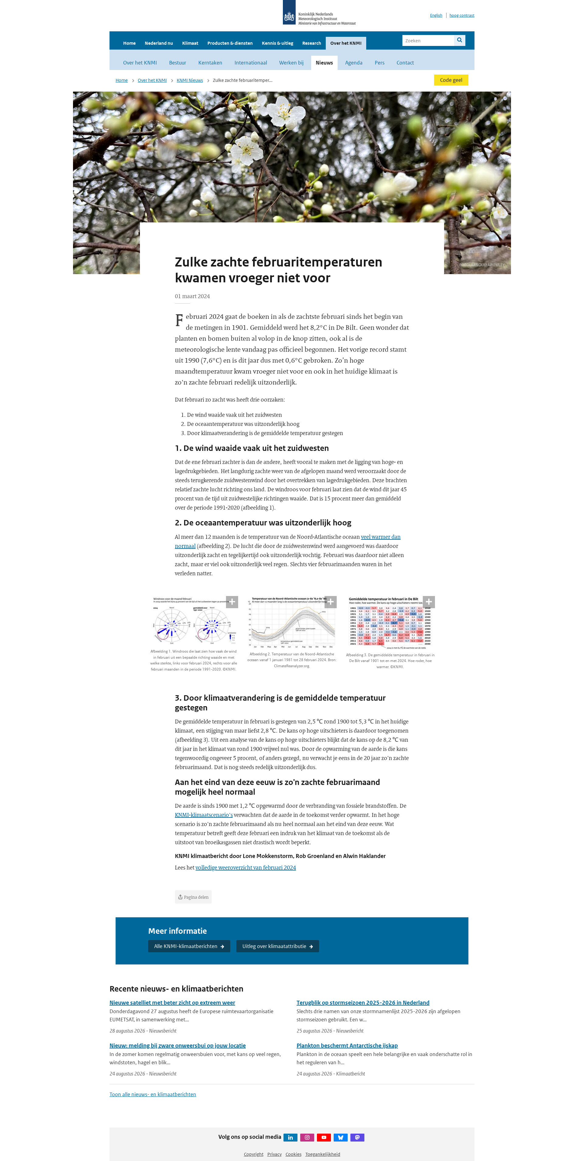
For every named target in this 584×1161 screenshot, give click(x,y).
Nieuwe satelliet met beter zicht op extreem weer (172, 1002)
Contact (405, 62)
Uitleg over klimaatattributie (274, 946)
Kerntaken (210, 62)
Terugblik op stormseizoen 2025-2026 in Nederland (363, 1002)
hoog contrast (462, 15)
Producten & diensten (230, 43)
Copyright (253, 1154)
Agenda (354, 62)
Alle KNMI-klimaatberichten (185, 946)
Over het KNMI (346, 43)
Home (129, 43)
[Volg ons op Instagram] (307, 1137)
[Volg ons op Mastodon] (357, 1137)
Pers (379, 62)
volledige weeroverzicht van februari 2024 (246, 867)
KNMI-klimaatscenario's (204, 814)
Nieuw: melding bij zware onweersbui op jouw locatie (177, 1045)
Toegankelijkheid (322, 1154)
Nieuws (324, 62)
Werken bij (291, 62)
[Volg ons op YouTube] (324, 1137)
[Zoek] (459, 40)
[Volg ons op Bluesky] (340, 1137)
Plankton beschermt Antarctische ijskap (347, 1045)
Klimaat (190, 43)
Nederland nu (159, 43)
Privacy (274, 1154)
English (436, 15)
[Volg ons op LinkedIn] (290, 1137)
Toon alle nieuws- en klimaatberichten (152, 1094)
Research (311, 43)
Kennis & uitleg (277, 43)
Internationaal (251, 62)
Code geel (451, 80)
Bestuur (177, 62)
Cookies (293, 1154)
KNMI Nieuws (190, 80)
